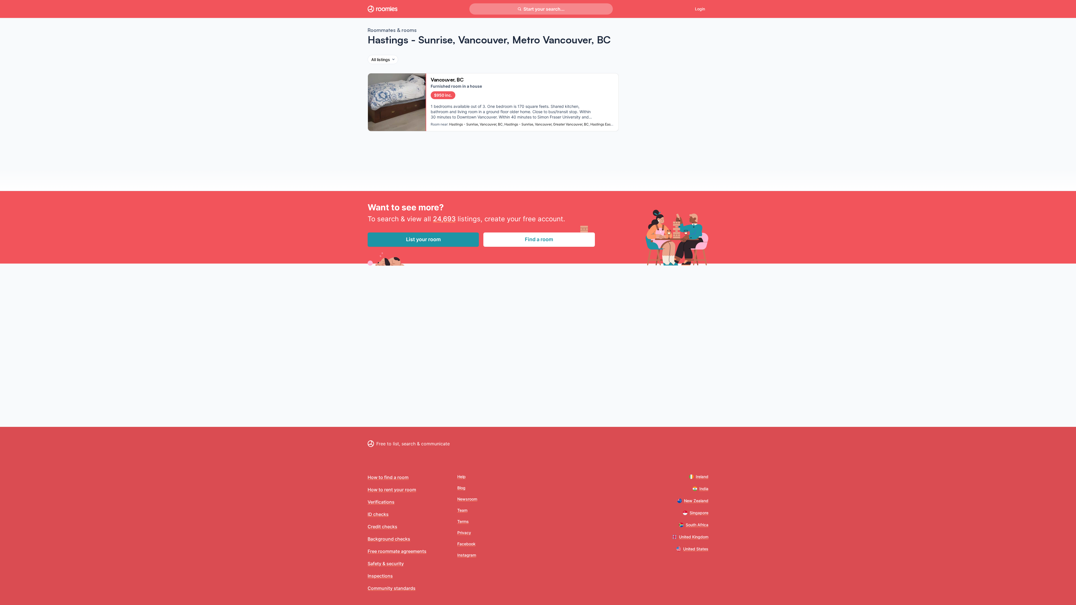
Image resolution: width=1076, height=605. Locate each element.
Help (461, 476)
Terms (463, 521)
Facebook (466, 543)
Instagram (466, 555)
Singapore (699, 512)
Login (700, 8)
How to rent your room (392, 489)
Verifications (381, 502)
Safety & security (386, 563)
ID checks (378, 514)
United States (695, 548)
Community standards (392, 588)
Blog (461, 487)
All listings (380, 59)
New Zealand (696, 500)
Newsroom (467, 499)
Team (462, 510)
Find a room (539, 239)
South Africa (697, 524)
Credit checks (382, 526)
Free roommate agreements (397, 551)
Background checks (389, 539)
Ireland (702, 476)
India (703, 488)
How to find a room (388, 477)
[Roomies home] (382, 9)
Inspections (380, 576)
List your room (423, 239)
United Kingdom (693, 536)
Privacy (464, 532)
